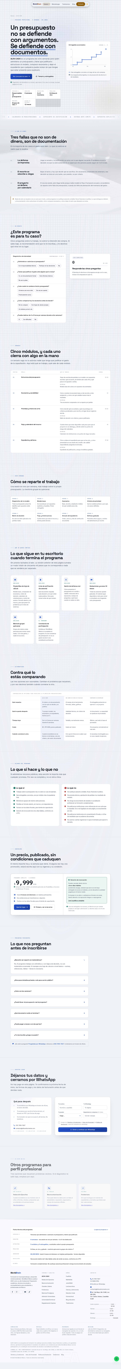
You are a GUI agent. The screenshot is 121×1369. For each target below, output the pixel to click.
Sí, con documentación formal (27, 276)
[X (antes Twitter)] (21, 1292)
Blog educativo (70, 1299)
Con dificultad (27, 319)
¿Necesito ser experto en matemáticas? (28, 960)
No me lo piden (23, 280)
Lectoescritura (70, 1286)
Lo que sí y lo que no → (101, 1229)
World (37, 4)
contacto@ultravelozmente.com (25, 1128)
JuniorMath (69, 1283)
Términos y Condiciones (74, 1122)
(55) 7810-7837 (59, 1044)
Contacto (81, 4)
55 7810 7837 (96, 1279)
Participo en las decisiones (47, 265)
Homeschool (70, 1296)
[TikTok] (29, 1292)
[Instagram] (16, 1292)
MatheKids (69, 1279)
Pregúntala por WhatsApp (37, 1044)
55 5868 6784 (94, 1281)
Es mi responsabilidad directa (27, 265)
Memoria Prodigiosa (48, 1293)
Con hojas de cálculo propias (39, 305)
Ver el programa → (18, 1205)
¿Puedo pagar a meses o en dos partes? (28, 1024)
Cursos (46, 4)
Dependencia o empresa (93, 1112)
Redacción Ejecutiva (48, 1279)
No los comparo (23, 305)
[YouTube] (25, 1292)
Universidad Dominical (48, 1299)
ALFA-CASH (45, 1276)
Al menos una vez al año (26, 290)
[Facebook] (12, 1292)
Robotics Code (70, 1293)
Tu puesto (61, 1112)
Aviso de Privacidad (88, 1122)
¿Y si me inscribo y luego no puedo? (26, 1035)
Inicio (12, 15)
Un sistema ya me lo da (25, 309)
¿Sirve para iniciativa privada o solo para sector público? (33, 980)
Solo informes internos (46, 276)
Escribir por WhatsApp (98, 1284)
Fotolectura (45, 1289)
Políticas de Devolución (44, 1354)
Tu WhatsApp (87, 1104)
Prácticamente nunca (25, 294)
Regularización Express (49, 1303)
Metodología (56, 4)
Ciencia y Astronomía (72, 1289)
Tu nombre (61, 1104)
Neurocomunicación (48, 1283)
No (59, 265)
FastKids (68, 1276)
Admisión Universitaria (48, 1296)
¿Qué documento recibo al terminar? (27, 1013)
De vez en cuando (41, 290)
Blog (73, 4)
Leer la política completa (76, 900)
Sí (19, 319)
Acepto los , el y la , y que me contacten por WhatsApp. (81, 1123)
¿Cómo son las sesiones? (22, 991)
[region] (60, 510)
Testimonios (66, 4)
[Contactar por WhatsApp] (116, 1358)
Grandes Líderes (47, 1286)
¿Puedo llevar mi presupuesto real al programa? (30, 1002)
